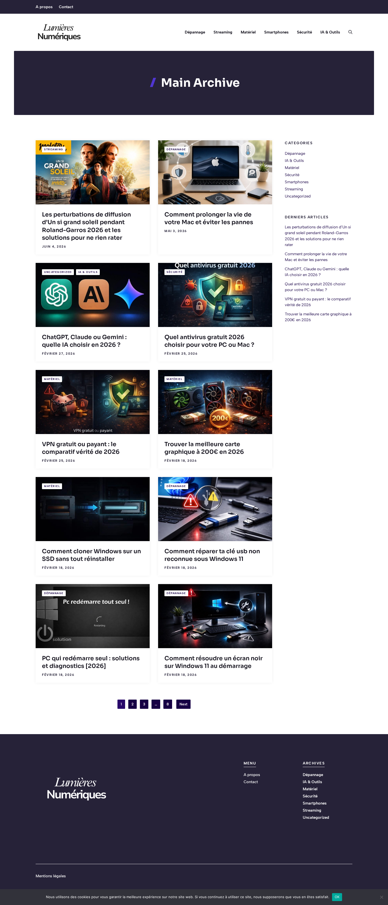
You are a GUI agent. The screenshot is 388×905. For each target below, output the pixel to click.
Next (183, 704)
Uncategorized (58, 272)
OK (337, 897)
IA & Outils (330, 32)
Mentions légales (51, 876)
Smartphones (276, 32)
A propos (44, 6)
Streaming (223, 32)
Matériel (248, 32)
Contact (66, 6)
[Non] (381, 897)
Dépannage (195, 32)
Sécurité (304, 32)
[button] (348, 32)
